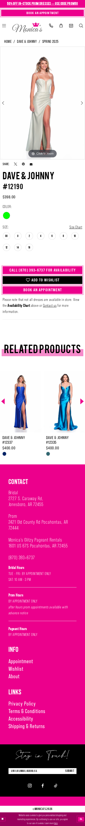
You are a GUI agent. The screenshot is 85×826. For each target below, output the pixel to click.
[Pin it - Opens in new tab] (23, 164)
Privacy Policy (22, 703)
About (14, 676)
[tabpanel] (42, 103)
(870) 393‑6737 (21, 557)
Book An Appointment (42, 289)
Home (8, 41)
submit (70, 771)
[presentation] (26, 401)
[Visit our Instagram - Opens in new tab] (30, 785)
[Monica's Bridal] (27, 26)
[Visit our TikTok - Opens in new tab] (55, 785)
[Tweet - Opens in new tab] (15, 164)
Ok (81, 819)
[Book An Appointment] (71, 26)
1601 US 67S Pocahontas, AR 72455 (38, 546)
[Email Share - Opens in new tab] (31, 164)
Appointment (20, 661)
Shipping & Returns (26, 726)
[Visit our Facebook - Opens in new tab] (42, 785)
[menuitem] (51, 26)
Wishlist (16, 669)
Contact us (50, 305)
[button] (61, 26)
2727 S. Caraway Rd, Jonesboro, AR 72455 (25, 501)
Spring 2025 (50, 41)
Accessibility (20, 718)
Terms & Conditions (26, 711)
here (56, 823)
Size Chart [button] (75, 227)
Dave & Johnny (27, 41)
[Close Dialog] (2, 819)
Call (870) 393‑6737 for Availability (42, 270)
